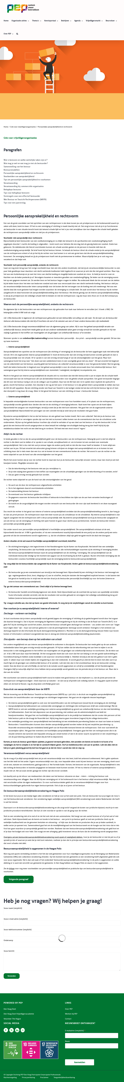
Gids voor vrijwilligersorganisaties (20, 138)
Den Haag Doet (10, 1009)
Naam (67, 1041)
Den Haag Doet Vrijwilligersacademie (19, 1014)
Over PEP (68, 1009)
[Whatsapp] (23, 1030)
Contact (68, 1019)
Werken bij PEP (71, 1014)
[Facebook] (6, 1030)
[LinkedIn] (17, 1030)
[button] (17, 33)
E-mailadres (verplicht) (75, 1031)
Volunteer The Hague (12, 1019)
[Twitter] (11, 1030)
